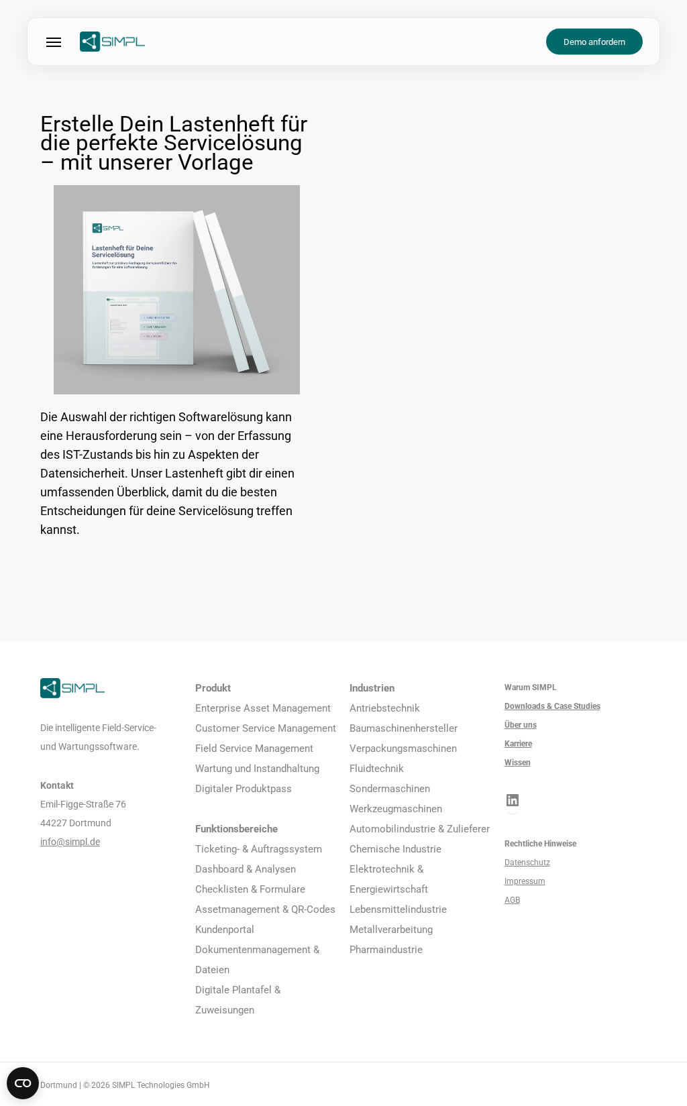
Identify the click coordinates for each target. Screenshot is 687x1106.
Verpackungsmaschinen (403, 748)
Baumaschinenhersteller (404, 728)
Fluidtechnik (377, 769)
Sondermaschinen (390, 789)
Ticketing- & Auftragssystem (258, 849)
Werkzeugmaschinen (396, 809)
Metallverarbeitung (391, 930)
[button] (53, 42)
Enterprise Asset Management (263, 708)
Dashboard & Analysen (245, 869)
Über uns (521, 725)
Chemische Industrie (395, 849)
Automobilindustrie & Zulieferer (420, 829)
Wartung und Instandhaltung (257, 769)
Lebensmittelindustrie (398, 909)
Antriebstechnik (385, 708)
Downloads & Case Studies (552, 706)
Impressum (525, 881)
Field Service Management (254, 748)
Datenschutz (527, 862)
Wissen (518, 762)
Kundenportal (224, 930)
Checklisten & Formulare (250, 889)
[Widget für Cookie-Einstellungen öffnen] (23, 1083)
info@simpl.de (70, 841)
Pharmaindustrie (386, 950)
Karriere (518, 744)
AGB (512, 900)
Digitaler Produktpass (243, 789)
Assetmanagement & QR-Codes (265, 909)
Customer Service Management (265, 728)
